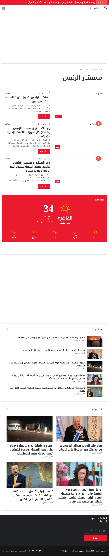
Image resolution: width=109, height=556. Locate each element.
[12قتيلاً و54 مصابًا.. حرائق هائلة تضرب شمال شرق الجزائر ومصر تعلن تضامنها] (94, 341)
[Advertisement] (54, 41)
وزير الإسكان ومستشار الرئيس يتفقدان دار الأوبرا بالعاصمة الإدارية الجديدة (28, 132)
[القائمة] (3, 9)
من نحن (14, 551)
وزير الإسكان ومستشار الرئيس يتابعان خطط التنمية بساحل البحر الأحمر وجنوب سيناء (30, 166)
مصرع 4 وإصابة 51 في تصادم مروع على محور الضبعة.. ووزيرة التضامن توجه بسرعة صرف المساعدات (47, 364)
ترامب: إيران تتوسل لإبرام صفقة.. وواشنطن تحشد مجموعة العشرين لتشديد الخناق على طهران (47, 389)
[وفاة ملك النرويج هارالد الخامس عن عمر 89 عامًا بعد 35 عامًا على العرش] (94, 354)
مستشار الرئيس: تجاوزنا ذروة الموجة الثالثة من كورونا (27, 99)
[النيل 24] (94, 8)
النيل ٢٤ (65, 551)
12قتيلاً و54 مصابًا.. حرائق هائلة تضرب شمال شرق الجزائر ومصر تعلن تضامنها (51, 338)
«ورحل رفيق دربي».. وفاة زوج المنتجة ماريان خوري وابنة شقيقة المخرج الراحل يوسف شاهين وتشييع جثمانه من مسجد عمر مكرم (48, 376)
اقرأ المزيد (44, 117)
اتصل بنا (6, 551)
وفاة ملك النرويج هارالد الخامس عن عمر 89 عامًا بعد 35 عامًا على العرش (54, 350)
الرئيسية (97, 69)
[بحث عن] (105, 9)
